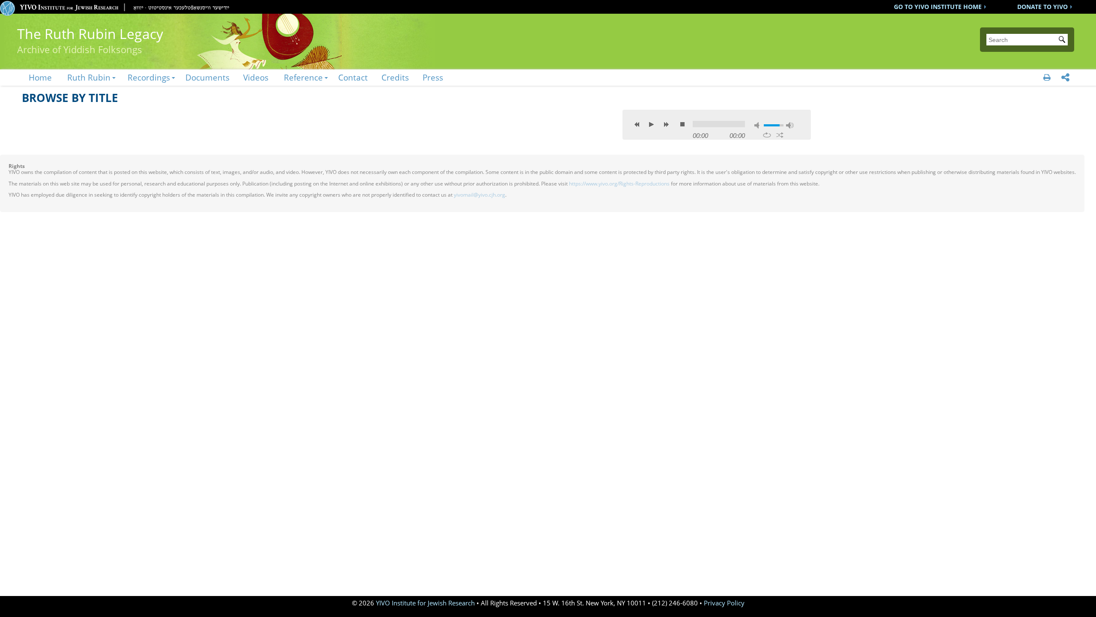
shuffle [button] (779, 135)
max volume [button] (790, 125)
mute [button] (758, 125)
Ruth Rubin (88, 77)
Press (433, 77)
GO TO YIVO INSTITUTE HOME (938, 7)
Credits (395, 77)
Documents (207, 77)
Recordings (149, 77)
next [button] (666, 124)
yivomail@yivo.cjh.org (479, 194)
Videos (255, 77)
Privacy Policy (724, 603)
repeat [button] (767, 135)
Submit (1063, 40)
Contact (353, 77)
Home (40, 77)
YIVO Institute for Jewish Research (425, 603)
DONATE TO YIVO (1042, 7)
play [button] (651, 124)
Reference (303, 77)
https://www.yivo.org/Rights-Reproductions (619, 183)
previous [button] (637, 124)
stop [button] (682, 124)
